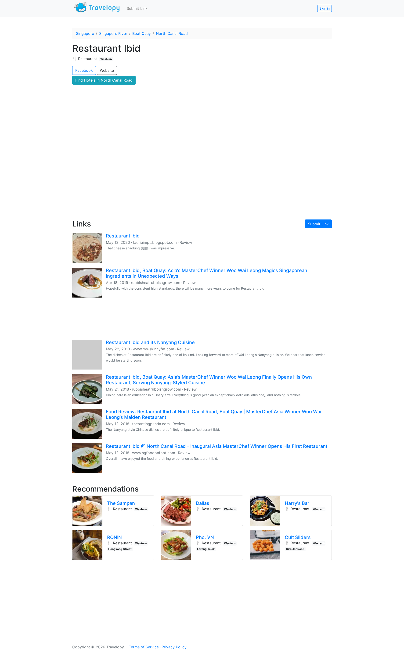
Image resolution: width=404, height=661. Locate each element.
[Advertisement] (202, 175)
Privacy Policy (174, 647)
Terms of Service (144, 647)
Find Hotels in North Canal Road (104, 80)
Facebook (84, 70)
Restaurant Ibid (123, 236)
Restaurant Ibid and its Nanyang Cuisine (150, 342)
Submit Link (137, 8)
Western (106, 59)
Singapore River (113, 33)
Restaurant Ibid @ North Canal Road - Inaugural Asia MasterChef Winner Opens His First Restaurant (216, 446)
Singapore (85, 33)
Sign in (324, 8)
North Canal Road (172, 33)
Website (107, 70)
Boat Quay (141, 33)
